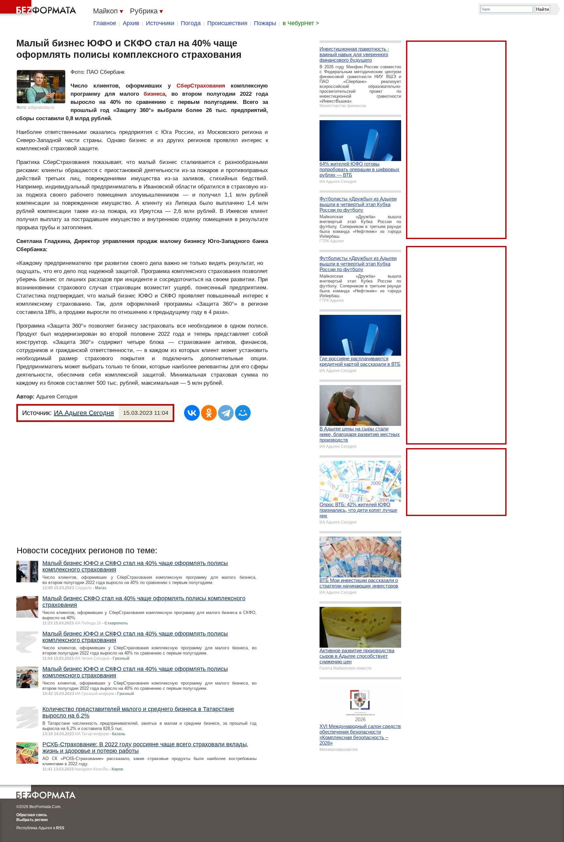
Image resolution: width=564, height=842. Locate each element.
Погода (191, 23)
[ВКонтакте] (192, 413)
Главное (104, 23)
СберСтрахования (201, 86)
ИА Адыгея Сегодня (84, 412)
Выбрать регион (32, 820)
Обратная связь (31, 815)
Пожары (265, 23)
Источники (160, 23)
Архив (131, 23)
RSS (60, 828)
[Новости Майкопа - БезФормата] (39, 8)
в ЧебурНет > (301, 23)
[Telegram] (226, 413)
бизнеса (154, 94)
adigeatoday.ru (41, 107)
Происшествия (227, 23)
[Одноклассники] (209, 413)
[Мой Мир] (243, 413)
